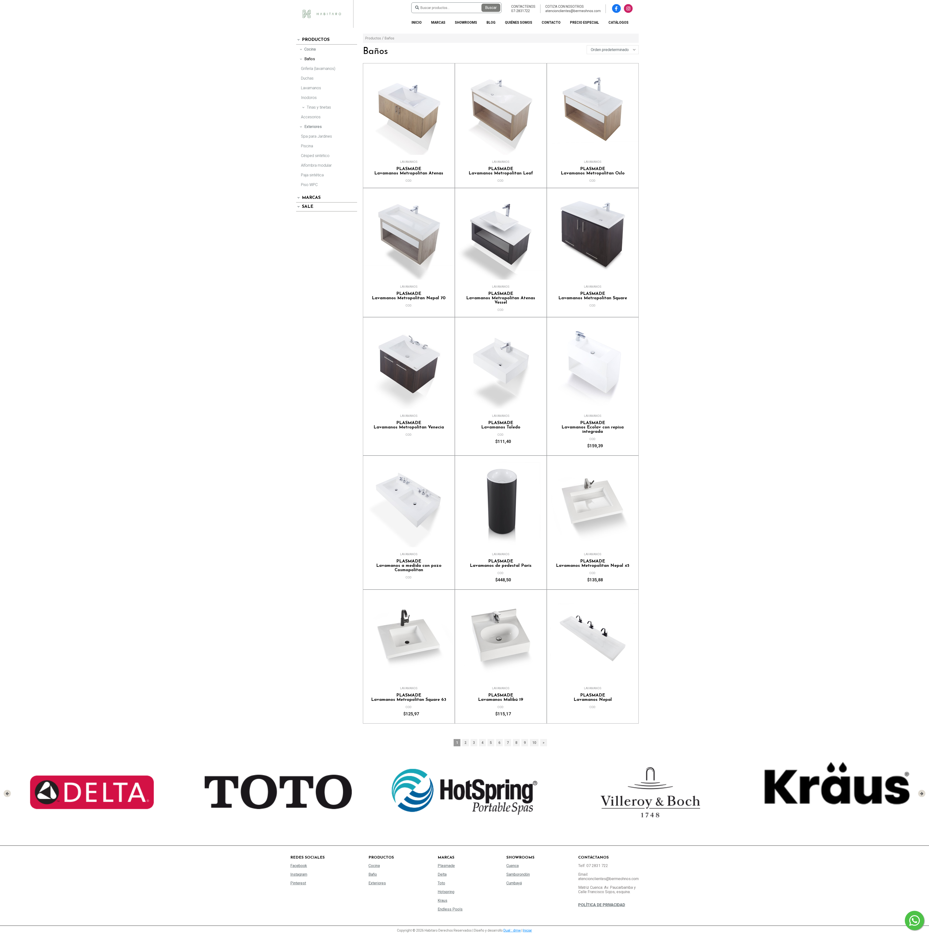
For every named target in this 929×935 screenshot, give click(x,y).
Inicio (417, 22)
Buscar (491, 7)
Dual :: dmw (512, 930)
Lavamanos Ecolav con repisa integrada (593, 427)
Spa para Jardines (316, 136)
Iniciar (527, 930)
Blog (491, 22)
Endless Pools (450, 909)
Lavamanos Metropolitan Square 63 (408, 697)
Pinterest (298, 883)
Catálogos (618, 22)
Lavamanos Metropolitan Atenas (408, 171)
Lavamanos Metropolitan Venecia (409, 425)
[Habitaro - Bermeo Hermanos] (321, 13)
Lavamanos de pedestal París (501, 563)
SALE (307, 207)
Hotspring (446, 892)
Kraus (442, 900)
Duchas (307, 78)
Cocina (310, 49)
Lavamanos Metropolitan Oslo (593, 171)
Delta (442, 874)
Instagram (298, 874)
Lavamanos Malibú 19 (500, 697)
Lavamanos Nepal (593, 697)
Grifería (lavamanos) (318, 68)
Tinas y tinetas (319, 107)
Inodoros (309, 97)
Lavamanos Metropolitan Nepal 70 (409, 296)
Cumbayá (514, 883)
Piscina (307, 146)
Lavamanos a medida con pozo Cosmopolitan (409, 565)
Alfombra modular (316, 165)
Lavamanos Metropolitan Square (592, 296)
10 (534, 743)
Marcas (438, 22)
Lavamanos (311, 88)
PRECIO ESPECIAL (584, 22)
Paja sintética (312, 175)
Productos (316, 40)
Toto (441, 883)
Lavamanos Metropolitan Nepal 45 (592, 563)
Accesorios (311, 117)
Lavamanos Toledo (500, 425)
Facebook (298, 865)
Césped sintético (315, 155)
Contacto (551, 22)
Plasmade (446, 865)
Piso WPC (309, 184)
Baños (309, 59)
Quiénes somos (518, 22)
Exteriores (313, 126)
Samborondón (518, 874)
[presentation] (7, 793)
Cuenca (512, 865)
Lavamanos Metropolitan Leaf (501, 171)
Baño (372, 874)
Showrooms (466, 22)
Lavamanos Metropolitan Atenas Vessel (500, 298)
